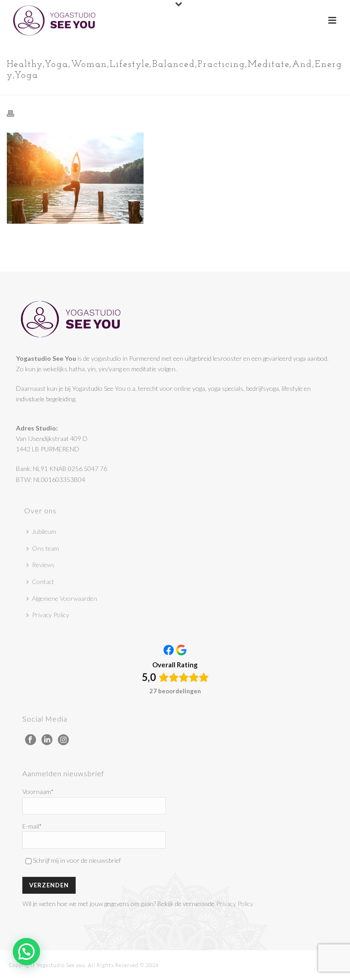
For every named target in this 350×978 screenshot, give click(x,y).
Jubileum (44, 531)
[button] (26, 951)
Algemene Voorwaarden (64, 598)
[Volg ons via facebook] (30, 740)
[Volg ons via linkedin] (46, 740)
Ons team (45, 548)
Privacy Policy (50, 615)
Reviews (43, 564)
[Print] (15, 113)
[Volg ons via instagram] (63, 740)
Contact (43, 581)
